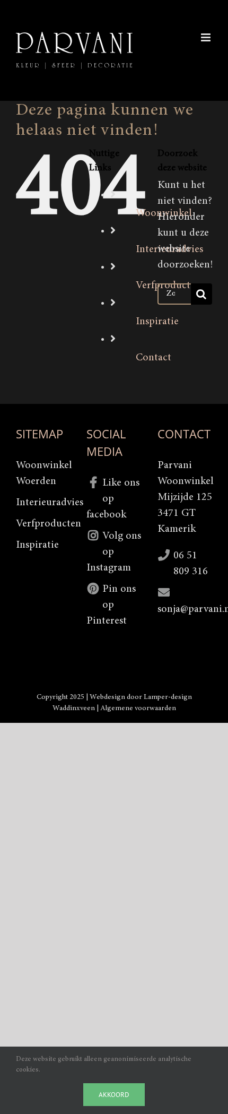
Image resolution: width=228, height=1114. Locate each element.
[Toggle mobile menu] (206, 37)
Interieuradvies (43, 502)
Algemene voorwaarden (138, 708)
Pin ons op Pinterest (111, 605)
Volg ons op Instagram (113, 552)
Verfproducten (43, 524)
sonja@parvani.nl (184, 609)
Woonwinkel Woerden (43, 473)
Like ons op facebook (112, 499)
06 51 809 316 (190, 563)
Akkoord (114, 1094)
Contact (153, 357)
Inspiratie (157, 321)
